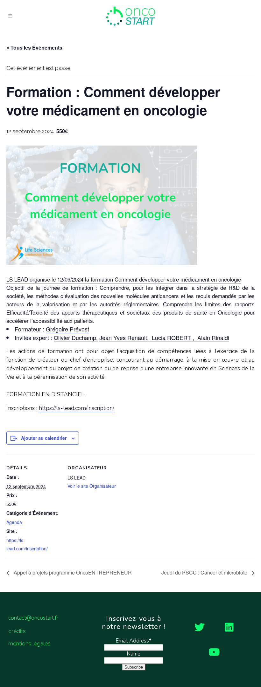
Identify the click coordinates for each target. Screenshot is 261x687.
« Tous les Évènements (34, 47)
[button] (130, 279)
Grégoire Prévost (67, 329)
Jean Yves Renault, (124, 337)
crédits (17, 631)
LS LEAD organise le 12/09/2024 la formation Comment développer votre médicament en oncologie (123, 279)
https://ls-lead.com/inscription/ (76, 408)
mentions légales (29, 643)
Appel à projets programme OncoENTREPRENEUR (72, 572)
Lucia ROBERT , (173, 337)
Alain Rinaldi (212, 337)
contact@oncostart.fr (33, 618)
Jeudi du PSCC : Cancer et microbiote (205, 572)
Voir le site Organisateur (91, 486)
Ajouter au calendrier (44, 438)
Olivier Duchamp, (76, 337)
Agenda (14, 522)
